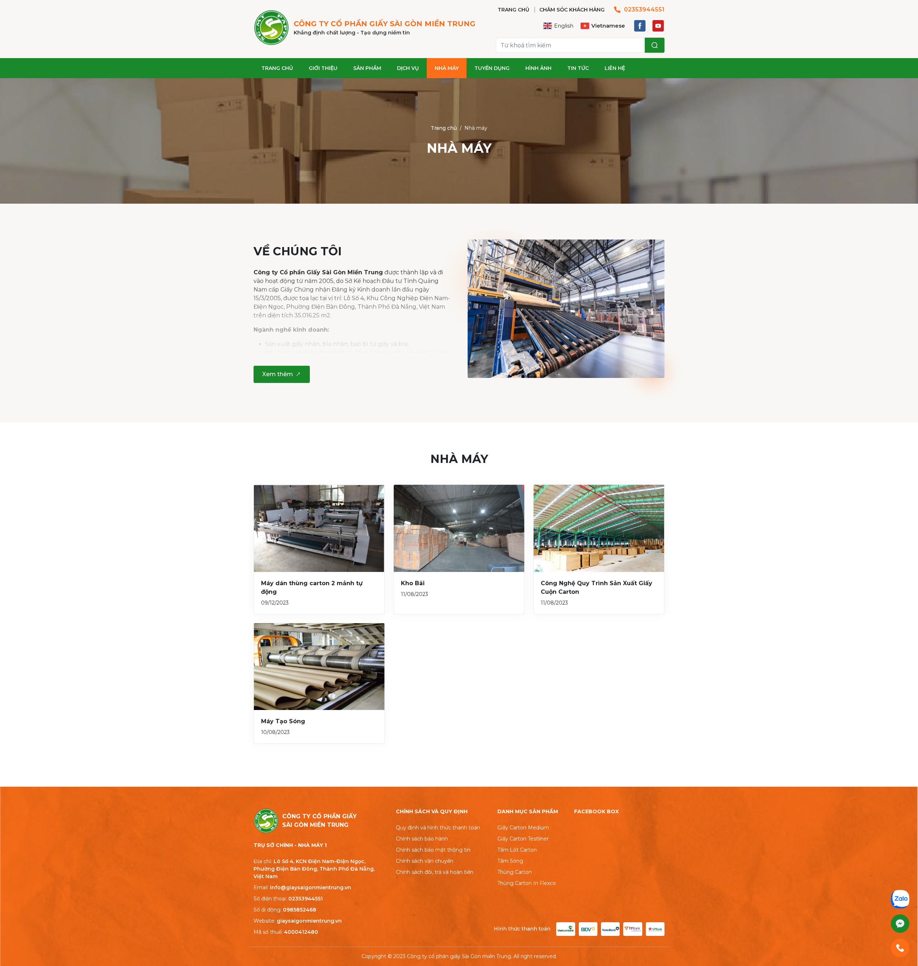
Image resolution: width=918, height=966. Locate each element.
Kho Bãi (413, 583)
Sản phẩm (367, 68)
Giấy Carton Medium (523, 827)
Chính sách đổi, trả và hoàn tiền (434, 872)
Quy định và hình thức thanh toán (438, 827)
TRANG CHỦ (513, 9)
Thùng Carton (514, 872)
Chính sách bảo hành (422, 838)
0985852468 (299, 909)
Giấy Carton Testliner (523, 838)
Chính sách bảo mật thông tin (433, 850)
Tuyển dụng (492, 68)
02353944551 (644, 9)
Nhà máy (447, 68)
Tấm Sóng (510, 861)
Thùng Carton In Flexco (526, 883)
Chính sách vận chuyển (424, 861)
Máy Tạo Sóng (283, 721)
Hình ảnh (538, 68)
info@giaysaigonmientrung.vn (310, 887)
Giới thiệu (323, 68)
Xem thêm (277, 374)
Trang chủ (277, 68)
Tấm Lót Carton (517, 850)
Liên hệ (615, 68)
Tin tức (578, 68)
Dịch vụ (408, 68)
